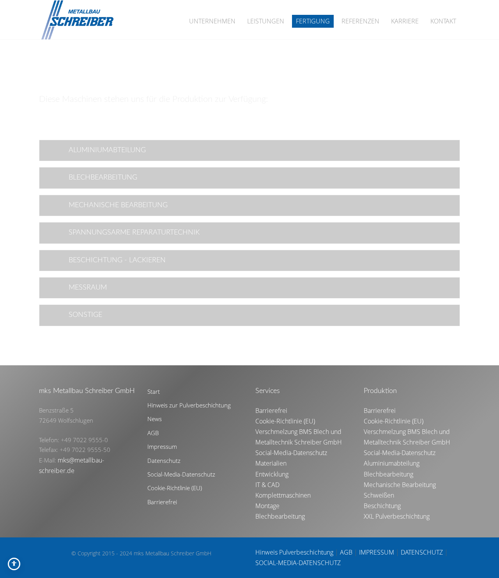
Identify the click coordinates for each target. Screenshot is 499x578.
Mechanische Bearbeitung (400, 484)
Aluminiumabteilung (391, 463)
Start (153, 391)
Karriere (405, 21)
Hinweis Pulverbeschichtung (294, 552)
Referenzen (360, 21)
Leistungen (265, 21)
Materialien (271, 463)
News (154, 419)
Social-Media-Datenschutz (181, 474)
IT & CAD (267, 484)
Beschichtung (382, 506)
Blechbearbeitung (280, 516)
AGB (153, 433)
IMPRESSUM (376, 552)
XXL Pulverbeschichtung (397, 516)
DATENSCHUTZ (422, 552)
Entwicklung (271, 474)
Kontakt (443, 21)
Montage (267, 506)
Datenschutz (163, 460)
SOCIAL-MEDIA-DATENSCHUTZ (298, 562)
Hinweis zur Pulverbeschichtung (189, 405)
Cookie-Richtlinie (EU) (174, 488)
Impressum (162, 446)
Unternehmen (212, 21)
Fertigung (313, 21)
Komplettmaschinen (283, 495)
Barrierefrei (162, 502)
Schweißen (379, 495)
